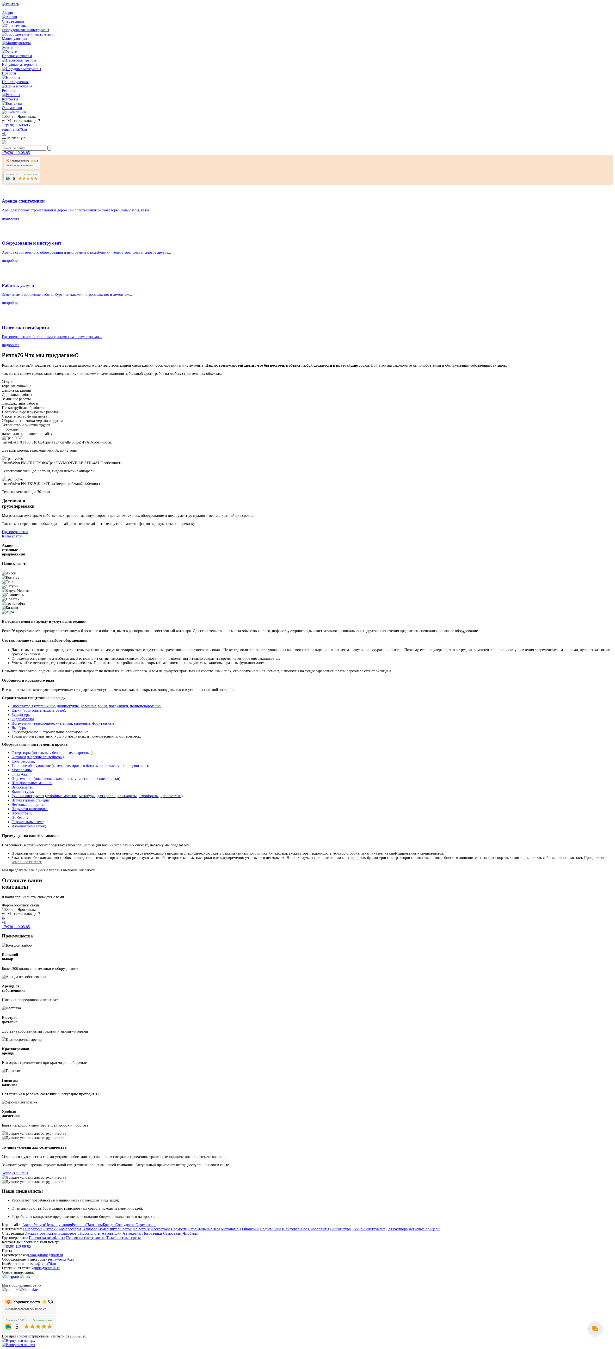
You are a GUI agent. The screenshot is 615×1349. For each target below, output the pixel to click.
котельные (61, 766)
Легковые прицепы (27, 804)
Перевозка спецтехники (85, 1238)
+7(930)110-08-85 (16, 125)
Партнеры (94, 1225)
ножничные (44, 778)
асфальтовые (53, 710)
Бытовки (19, 757)
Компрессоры (23, 761)
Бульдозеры (21, 715)
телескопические (47, 723)
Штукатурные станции (30, 800)
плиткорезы (127, 796)
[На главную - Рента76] (307, 4)
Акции (28, 1225)
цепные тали (170, 796)
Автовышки (112, 1233)
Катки (17, 710)
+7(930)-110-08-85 (16, 1246)
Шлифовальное (294, 1229)
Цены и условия (58, 1225)
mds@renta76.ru (47, 1268)
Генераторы (21, 753)
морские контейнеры (45, 757)
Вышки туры (22, 791)
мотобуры (87, 796)
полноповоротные (145, 706)
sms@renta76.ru (43, 1264)
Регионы (79, 1225)
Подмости (179, 1229)
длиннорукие (68, 706)
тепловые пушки (113, 766)
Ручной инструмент (28, 796)
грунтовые (32, 710)
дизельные (41, 753)
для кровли (106, 796)
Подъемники (22, 778)
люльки (113, 778)
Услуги (39, 1225)
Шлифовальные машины (32, 783)
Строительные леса (27, 822)
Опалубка (20, 774)
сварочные (82, 753)
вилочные (82, 723)
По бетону (20, 817)
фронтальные (103, 723)
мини (102, 706)
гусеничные (45, 706)
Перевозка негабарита (47, 1238)
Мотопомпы (22, 770)
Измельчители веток (28, 826)
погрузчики (118, 706)
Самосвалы (172, 1233)
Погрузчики (21, 723)
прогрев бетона (84, 766)
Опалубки (250, 1229)
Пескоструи (160, 1229)
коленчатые (65, 778)
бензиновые (62, 753)
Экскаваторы (22, 706)
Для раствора (397, 1229)
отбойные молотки (61, 796)
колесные (88, 706)
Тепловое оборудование (31, 766)
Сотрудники (125, 1225)
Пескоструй (21, 813)
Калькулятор (12, 536)
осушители (138, 766)
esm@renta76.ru (14, 129)
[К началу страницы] (18, 1340)
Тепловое (89, 1229)
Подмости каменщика (30, 809)
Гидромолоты (23, 719)
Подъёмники (270, 1229)
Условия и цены (15, 1173)
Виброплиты (22, 787)
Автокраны (132, 1233)
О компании (145, 1225)
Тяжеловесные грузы (123, 1238)
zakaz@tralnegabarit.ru (45, 1255)
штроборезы (149, 796)
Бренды (109, 1225)
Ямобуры (19, 728)
